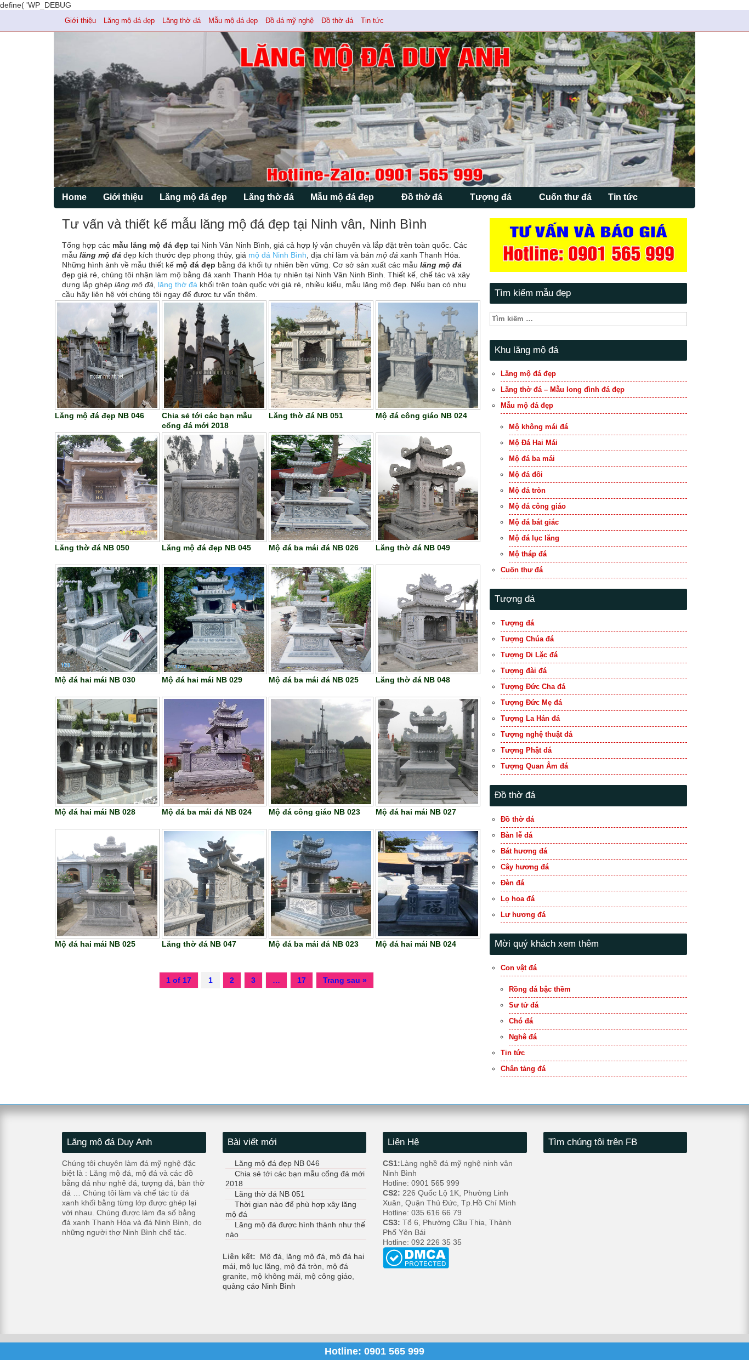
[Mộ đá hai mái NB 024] (428, 883)
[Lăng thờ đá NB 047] (214, 883)
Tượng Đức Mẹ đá (531, 702)
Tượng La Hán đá (530, 718)
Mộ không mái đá (538, 427)
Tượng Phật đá (526, 750)
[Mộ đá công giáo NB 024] (428, 354)
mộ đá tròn (303, 1266)
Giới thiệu (80, 20)
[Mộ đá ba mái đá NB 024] (214, 751)
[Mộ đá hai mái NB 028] (107, 751)
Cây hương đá (525, 867)
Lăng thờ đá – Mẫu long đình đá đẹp (563, 389)
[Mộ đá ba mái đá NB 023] (321, 883)
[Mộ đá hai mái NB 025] (107, 883)
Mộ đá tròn (527, 490)
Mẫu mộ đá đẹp (233, 20)
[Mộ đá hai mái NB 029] (214, 618)
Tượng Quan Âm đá (534, 766)
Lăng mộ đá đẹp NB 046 (277, 1163)
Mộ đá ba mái (532, 458)
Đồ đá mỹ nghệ (289, 20)
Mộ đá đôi (526, 474)
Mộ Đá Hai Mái (533, 443)
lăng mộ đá (305, 1256)
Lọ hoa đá (518, 899)
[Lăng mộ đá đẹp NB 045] (214, 486)
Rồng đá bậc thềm (540, 989)
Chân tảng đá (523, 1069)
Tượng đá (491, 197)
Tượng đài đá (524, 671)
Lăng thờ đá (181, 20)
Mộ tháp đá (528, 554)
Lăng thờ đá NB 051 (270, 1194)
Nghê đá (523, 1037)
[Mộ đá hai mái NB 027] (428, 751)
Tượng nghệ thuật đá (536, 734)
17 (301, 980)
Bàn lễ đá (516, 835)
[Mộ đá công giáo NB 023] (321, 751)
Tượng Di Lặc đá (529, 655)
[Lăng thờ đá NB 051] (321, 354)
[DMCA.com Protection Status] (416, 1257)
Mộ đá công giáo (537, 506)
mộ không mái (275, 1276)
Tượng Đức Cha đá (533, 686)
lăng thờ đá (177, 284)
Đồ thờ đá (337, 20)
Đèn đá (512, 883)
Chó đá (521, 1021)
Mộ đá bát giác (534, 522)
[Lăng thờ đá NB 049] (428, 486)
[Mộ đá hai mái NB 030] (107, 618)
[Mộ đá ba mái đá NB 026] (321, 486)
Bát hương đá (524, 851)
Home (74, 197)
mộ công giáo (328, 1276)
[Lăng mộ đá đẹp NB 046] (107, 354)
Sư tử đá (523, 1005)
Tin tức (372, 20)
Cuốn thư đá (565, 197)
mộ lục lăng (260, 1266)
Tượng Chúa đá (527, 639)
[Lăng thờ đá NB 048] (428, 618)
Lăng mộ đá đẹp (129, 20)
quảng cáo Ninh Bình (259, 1286)
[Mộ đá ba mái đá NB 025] (321, 618)
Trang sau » (345, 980)
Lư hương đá (523, 915)
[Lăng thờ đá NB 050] (107, 486)
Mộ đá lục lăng (534, 538)
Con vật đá (519, 968)
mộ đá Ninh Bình (277, 255)
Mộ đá (271, 1256)
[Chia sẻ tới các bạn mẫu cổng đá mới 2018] (214, 354)
